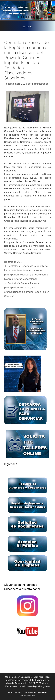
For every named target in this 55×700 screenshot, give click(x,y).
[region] (27, 10)
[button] (18, 17)
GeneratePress (27, 695)
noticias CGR (14, 261)
